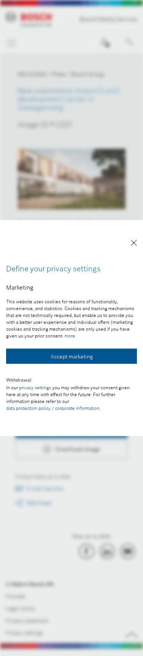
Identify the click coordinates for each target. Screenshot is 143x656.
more (69, 336)
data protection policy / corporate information (53, 408)
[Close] (133, 244)
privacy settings (35, 387)
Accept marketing (72, 356)
